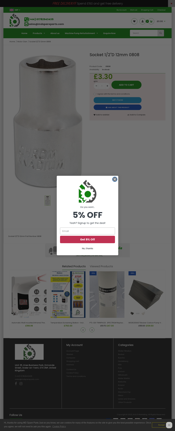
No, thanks (87, 248)
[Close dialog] (114, 179)
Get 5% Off (87, 239)
